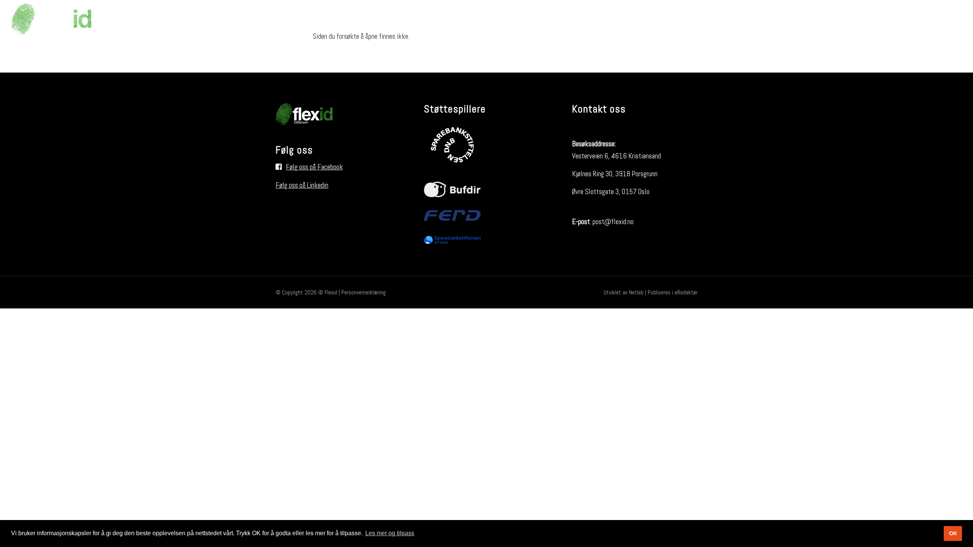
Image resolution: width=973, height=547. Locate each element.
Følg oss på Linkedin (302, 185)
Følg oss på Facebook (314, 167)
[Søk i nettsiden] (948, 19)
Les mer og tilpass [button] (389, 533)
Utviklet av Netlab (623, 292)
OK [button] (953, 533)
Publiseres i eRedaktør (672, 292)
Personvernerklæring (363, 292)
